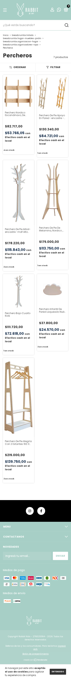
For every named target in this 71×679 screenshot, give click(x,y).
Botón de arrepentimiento (35, 653)
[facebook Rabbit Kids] (41, 511)
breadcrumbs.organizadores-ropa (20, 44)
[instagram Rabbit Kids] (30, 511)
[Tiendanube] (35, 660)
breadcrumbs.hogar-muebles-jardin (22, 38)
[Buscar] (66, 25)
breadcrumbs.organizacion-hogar (20, 41)
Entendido (58, 671)
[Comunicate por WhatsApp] (59, 10)
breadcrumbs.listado (23, 35)
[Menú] (5, 10)
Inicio (5, 35)
